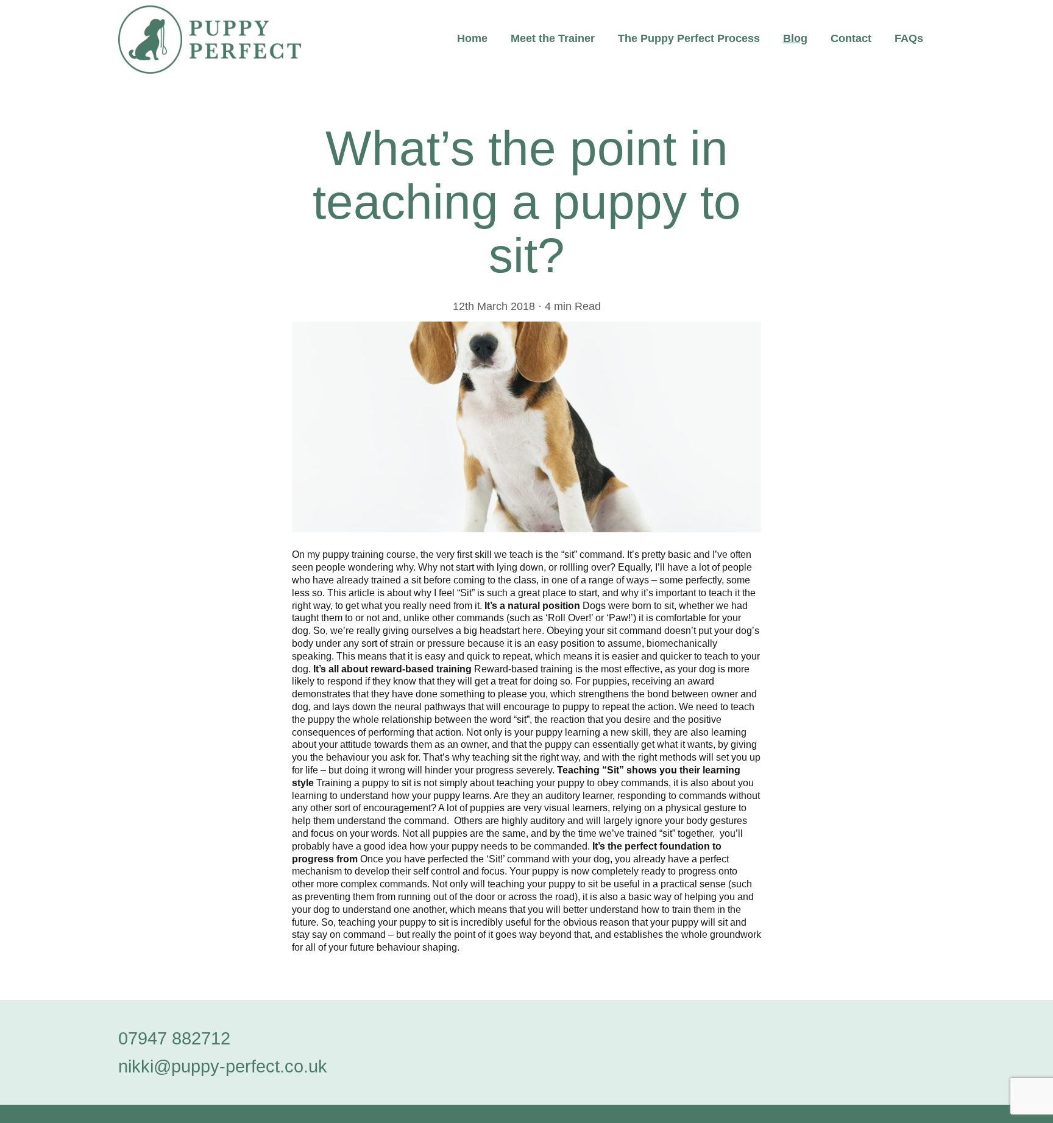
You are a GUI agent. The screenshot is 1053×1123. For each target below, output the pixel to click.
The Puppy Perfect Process (689, 38)
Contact (851, 38)
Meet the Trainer (553, 38)
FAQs (909, 38)
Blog (795, 38)
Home (472, 38)
